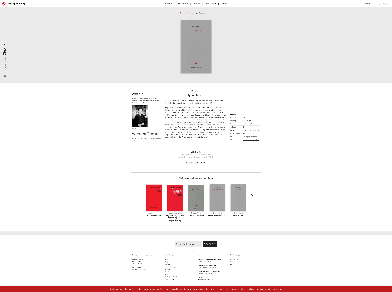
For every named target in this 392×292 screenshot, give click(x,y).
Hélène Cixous (196, 91)
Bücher (168, 4)
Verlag (224, 4)
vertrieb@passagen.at (205, 279)
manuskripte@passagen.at (207, 267)
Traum (134, 140)
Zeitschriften (182, 4)
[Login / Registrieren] (384, 4)
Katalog (167, 272)
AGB (231, 264)
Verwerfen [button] (277, 289)
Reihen (167, 264)
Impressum (234, 262)
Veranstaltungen (170, 267)
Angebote (168, 262)
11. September (137, 138)
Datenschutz (234, 259)
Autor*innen (210, 4)
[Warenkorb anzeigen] (387, 4)
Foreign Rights (170, 279)
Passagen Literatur (5, 64)
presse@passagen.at (205, 273)
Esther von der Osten (251, 140)
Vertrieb (168, 274)
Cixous (5, 49)
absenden (210, 244)
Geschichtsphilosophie (152, 138)
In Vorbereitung (190, 13)
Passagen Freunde (171, 277)
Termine (196, 4)
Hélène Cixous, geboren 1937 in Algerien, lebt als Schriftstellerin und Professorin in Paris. (145, 114)
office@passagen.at (204, 261)
